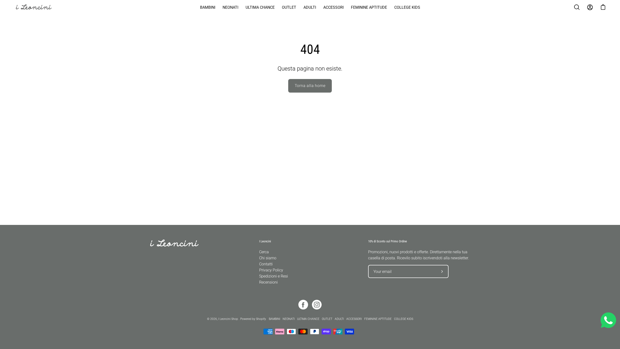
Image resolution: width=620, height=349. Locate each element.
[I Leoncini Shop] (36, 7)
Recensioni (268, 282)
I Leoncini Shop (228, 319)
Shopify (261, 319)
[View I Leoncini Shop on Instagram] (317, 304)
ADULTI (339, 319)
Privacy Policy (271, 270)
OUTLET (327, 319)
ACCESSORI (354, 319)
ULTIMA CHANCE (308, 319)
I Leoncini (265, 241)
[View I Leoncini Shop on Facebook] (303, 304)
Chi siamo (267, 258)
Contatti (266, 264)
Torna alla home (310, 85)
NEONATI (289, 319)
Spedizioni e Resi (273, 276)
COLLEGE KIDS (403, 319)
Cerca (264, 252)
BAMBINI (274, 319)
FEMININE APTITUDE (378, 319)
